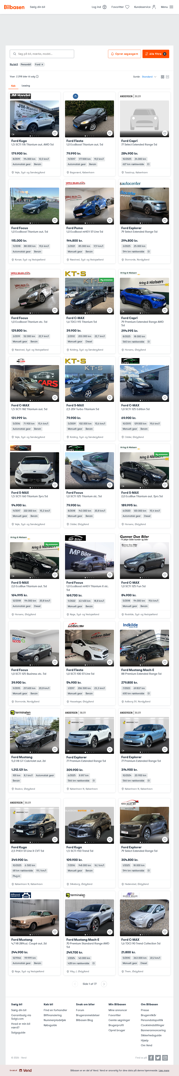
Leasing (26, 85)
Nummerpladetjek (55, 1020)
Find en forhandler (55, 1010)
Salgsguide (18, 1033)
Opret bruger (117, 1030)
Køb (13, 85)
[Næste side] (104, 984)
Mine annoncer (118, 1010)
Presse (145, 1010)
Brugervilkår (148, 1015)
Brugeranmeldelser (88, 1015)
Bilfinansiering (53, 1015)
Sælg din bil (18, 1010)
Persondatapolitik (152, 1020)
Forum (80, 1010)
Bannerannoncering (153, 1030)
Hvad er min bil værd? (20, 1025)
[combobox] (42, 54)
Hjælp (145, 1040)
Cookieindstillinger (152, 1025)
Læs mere (164, 1070)
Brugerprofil (116, 1025)
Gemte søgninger (119, 1020)
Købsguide (50, 1025)
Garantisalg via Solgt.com (21, 1017)
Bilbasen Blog (84, 1020)
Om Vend (146, 1045)
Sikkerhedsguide (151, 1035)
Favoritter (115, 1015)
